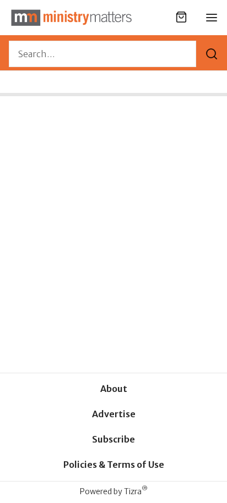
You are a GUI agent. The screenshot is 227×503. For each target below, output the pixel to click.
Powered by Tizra (114, 491)
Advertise (114, 413)
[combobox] (102, 54)
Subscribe (113, 439)
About (113, 388)
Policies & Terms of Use (113, 464)
